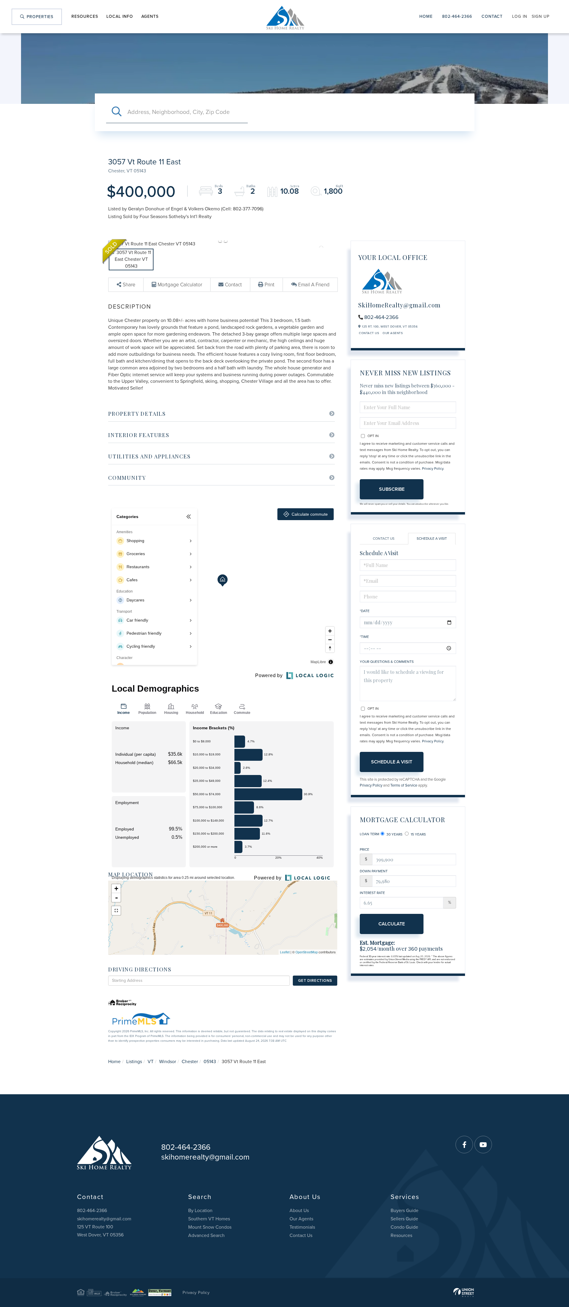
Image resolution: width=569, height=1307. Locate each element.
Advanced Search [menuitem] (206, 1235)
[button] (116, 112)
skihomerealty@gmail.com (205, 1157)
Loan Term (369, 834)
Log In (519, 16)
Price (364, 849)
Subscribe (392, 489)
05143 (210, 1062)
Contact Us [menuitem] (301, 1235)
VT (151, 1062)
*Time (364, 637)
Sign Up (540, 16)
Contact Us (369, 333)
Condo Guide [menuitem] (404, 1227)
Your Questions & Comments (387, 662)
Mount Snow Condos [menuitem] (209, 1227)
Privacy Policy (432, 468)
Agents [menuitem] (150, 16)
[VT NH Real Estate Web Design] (463, 1292)
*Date (365, 611)
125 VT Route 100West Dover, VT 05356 (100, 1231)
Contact (492, 16)
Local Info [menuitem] (119, 16)
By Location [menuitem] (200, 1211)
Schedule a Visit (432, 538)
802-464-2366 (457, 16)
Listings (134, 1062)
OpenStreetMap (306, 952)
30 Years (394, 834)
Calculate (391, 924)
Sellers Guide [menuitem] (404, 1219)
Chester (190, 1062)
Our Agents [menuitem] (301, 1219)
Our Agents (393, 333)
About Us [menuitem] (299, 1211)
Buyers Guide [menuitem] (404, 1211)
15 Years (418, 834)
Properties (39, 16)
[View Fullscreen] (116, 910)
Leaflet (285, 952)
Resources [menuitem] (84, 16)
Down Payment (374, 871)
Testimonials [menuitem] (302, 1227)
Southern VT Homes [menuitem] (209, 1219)
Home (426, 16)
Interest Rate (372, 893)
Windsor (167, 1062)
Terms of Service (403, 785)
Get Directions (315, 980)
